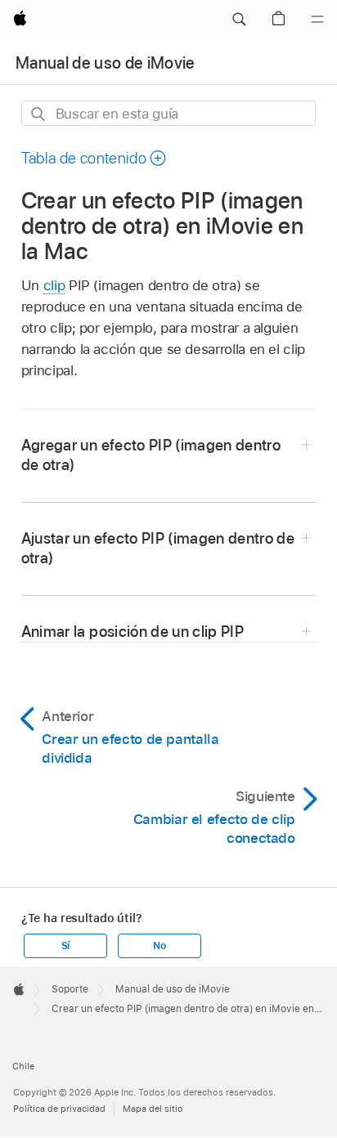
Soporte (70, 989)
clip (54, 285)
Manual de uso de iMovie (105, 63)
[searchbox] (169, 113)
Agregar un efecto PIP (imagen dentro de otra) (151, 455)
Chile (23, 1066)
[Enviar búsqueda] (38, 114)
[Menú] (317, 19)
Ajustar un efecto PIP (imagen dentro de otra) (157, 548)
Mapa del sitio (153, 1108)
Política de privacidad (59, 1108)
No (159, 946)
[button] (238, 19)
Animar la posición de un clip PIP (132, 631)
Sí (65, 946)
